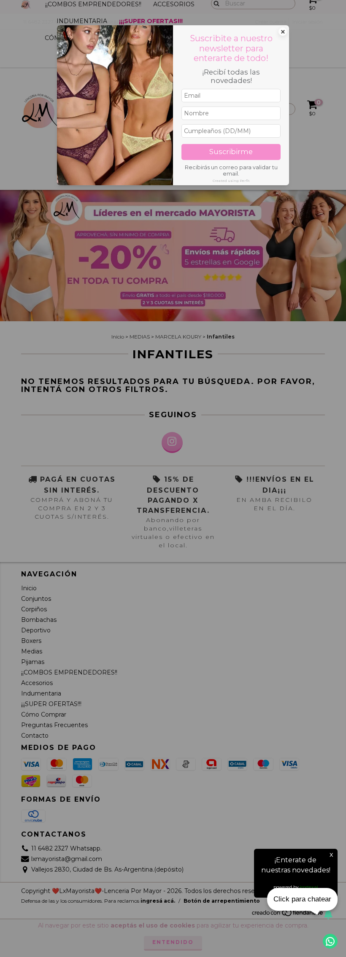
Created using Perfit (231, 181)
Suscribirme (231, 151)
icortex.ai (309, 887)
